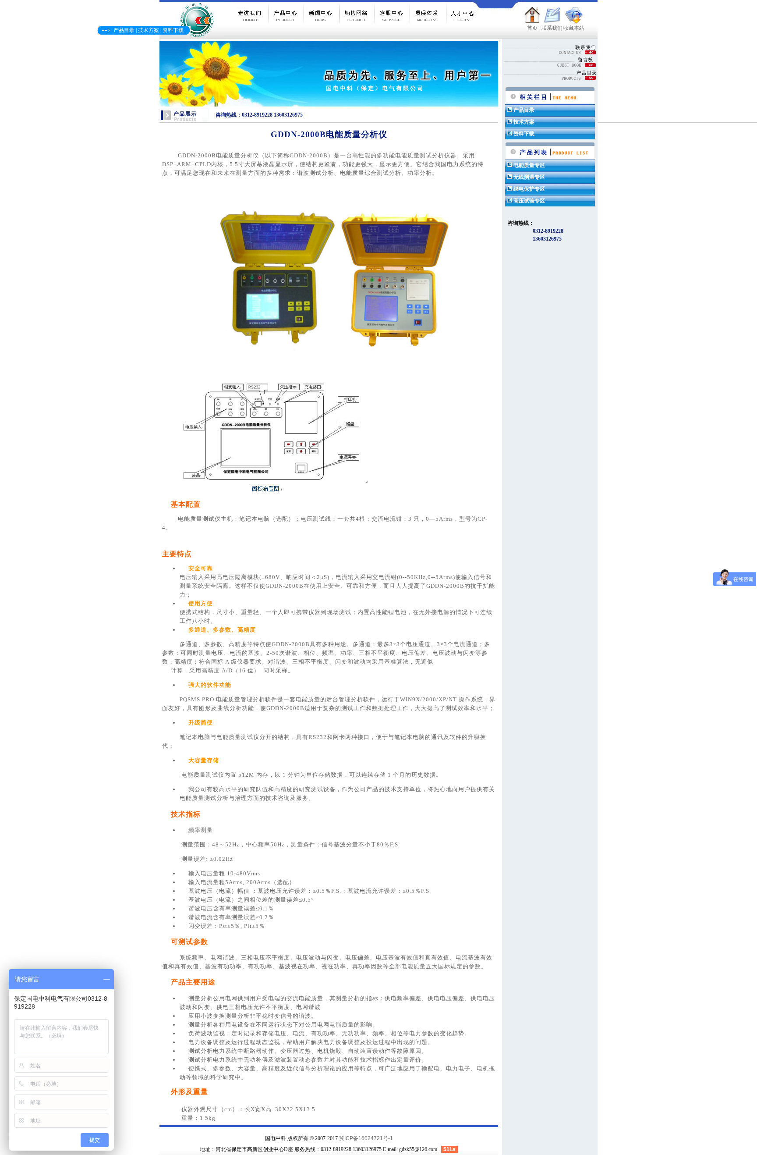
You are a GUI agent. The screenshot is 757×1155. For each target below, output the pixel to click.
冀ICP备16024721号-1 (366, 1138)
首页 (532, 28)
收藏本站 (573, 28)
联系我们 (551, 28)
